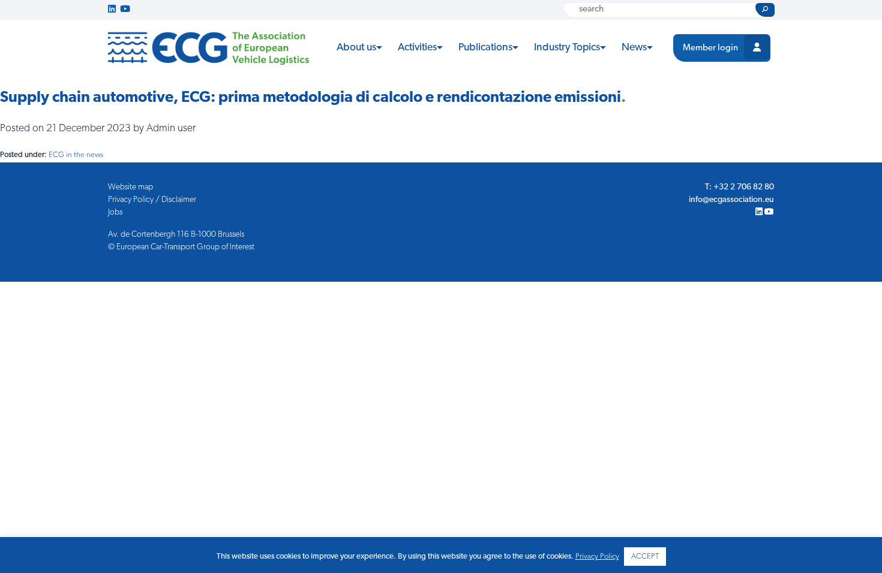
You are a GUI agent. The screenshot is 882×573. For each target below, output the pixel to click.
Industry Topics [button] (567, 48)
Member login (710, 48)
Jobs (115, 212)
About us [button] (356, 48)
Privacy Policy (597, 556)
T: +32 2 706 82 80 (739, 187)
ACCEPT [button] (645, 556)
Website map (130, 187)
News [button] (634, 48)
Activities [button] (417, 48)
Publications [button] (485, 48)
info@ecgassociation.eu (731, 199)
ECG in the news (76, 155)
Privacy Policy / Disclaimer (152, 199)
